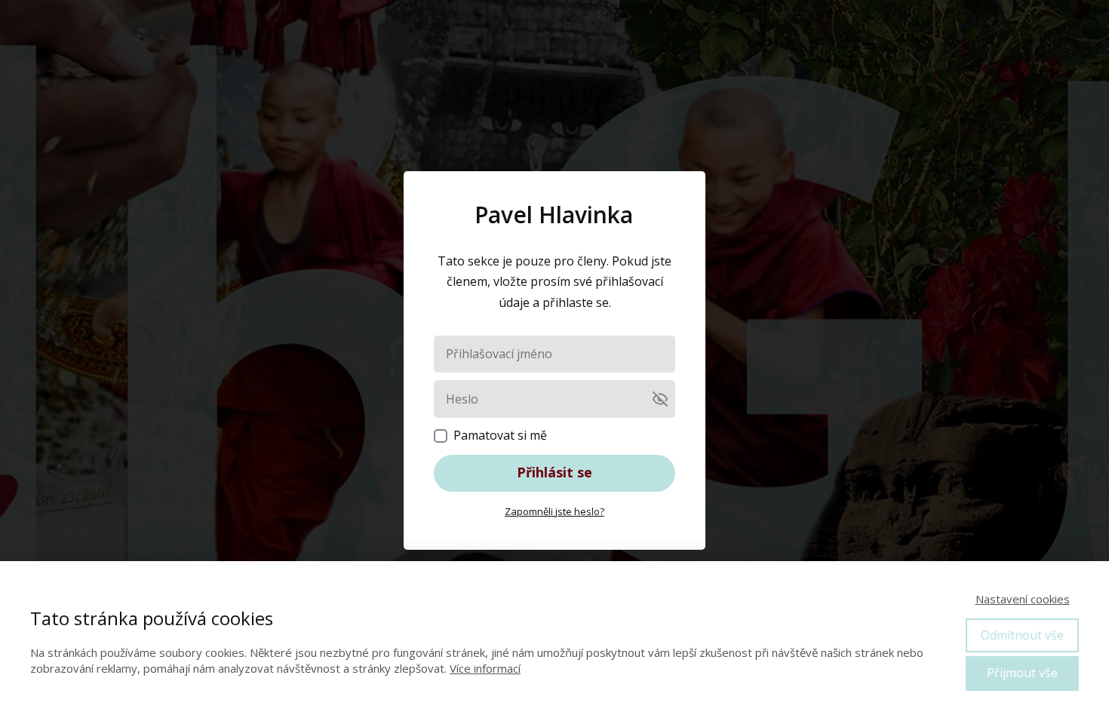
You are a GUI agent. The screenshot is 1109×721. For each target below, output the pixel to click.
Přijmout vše (1022, 672)
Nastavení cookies (1022, 598)
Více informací (485, 668)
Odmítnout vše (1022, 635)
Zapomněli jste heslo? (554, 511)
